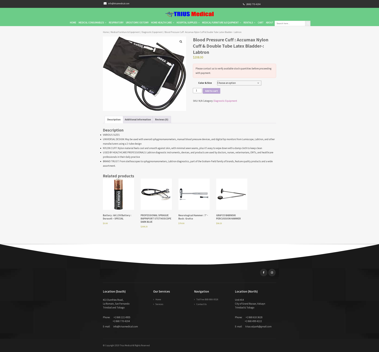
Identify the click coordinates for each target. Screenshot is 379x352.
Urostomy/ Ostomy (137, 22)
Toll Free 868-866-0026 (207, 299)
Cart (261, 22)
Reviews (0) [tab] (161, 119)
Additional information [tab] (138, 119)
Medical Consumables (91, 22)
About (269, 22)
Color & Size (205, 83)
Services (159, 304)
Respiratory (116, 22)
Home (73, 22)
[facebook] (263, 272)
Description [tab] (114, 119)
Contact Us (201, 304)
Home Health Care (161, 22)
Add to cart (211, 91)
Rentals (248, 22)
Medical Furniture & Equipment (220, 22)
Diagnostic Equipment (152, 32)
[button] (181, 41)
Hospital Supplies (187, 22)
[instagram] (272, 272)
